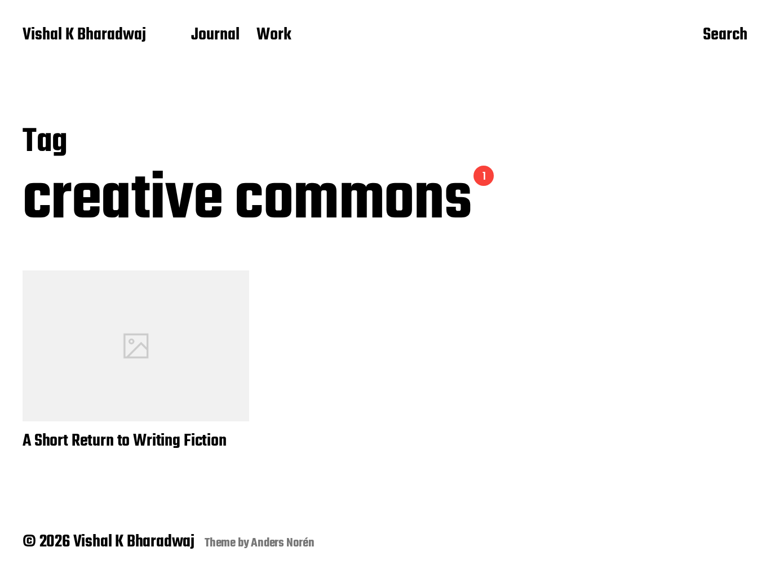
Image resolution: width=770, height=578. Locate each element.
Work (273, 35)
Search (725, 35)
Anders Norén (283, 543)
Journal (215, 35)
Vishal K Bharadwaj (84, 35)
